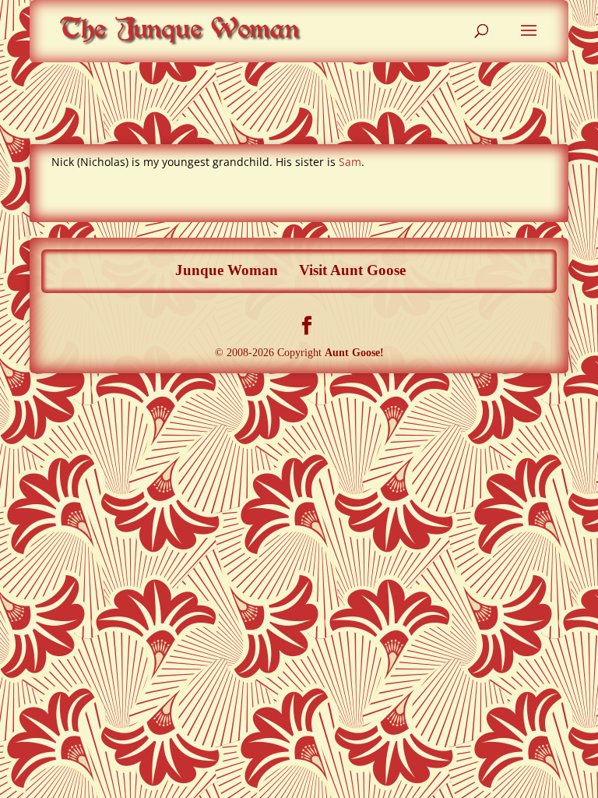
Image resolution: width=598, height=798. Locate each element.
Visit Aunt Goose (352, 270)
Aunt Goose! (354, 352)
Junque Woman (226, 270)
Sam (350, 161)
